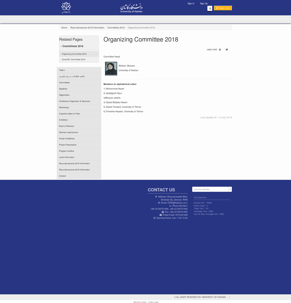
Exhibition (63, 119)
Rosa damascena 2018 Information (87, 27)
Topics (62, 69)
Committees (64, 82)
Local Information (66, 157)
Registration (64, 94)
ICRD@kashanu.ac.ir (177, 202)
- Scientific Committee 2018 (73, 59)
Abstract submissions (68, 132)
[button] (223, 8)
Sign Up (204, 3)
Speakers (63, 88)
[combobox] (212, 189)
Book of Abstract (66, 126)
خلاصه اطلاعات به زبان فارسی (72, 76)
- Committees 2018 (72, 46)
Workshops (64, 107)
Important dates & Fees (69, 113)
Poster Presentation (68, 144)
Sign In (191, 3)
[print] (220, 49)
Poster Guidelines (67, 138)
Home (64, 27)
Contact (62, 175)
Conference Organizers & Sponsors (74, 101)
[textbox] (211, 189)
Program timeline (66, 150)
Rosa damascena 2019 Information (74, 163)
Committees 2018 (116, 27)
